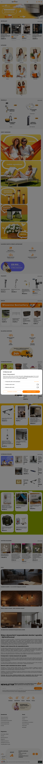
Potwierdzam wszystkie (31, 391)
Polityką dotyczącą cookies (28, 376)
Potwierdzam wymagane (12, 391)
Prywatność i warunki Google (22, 378)
